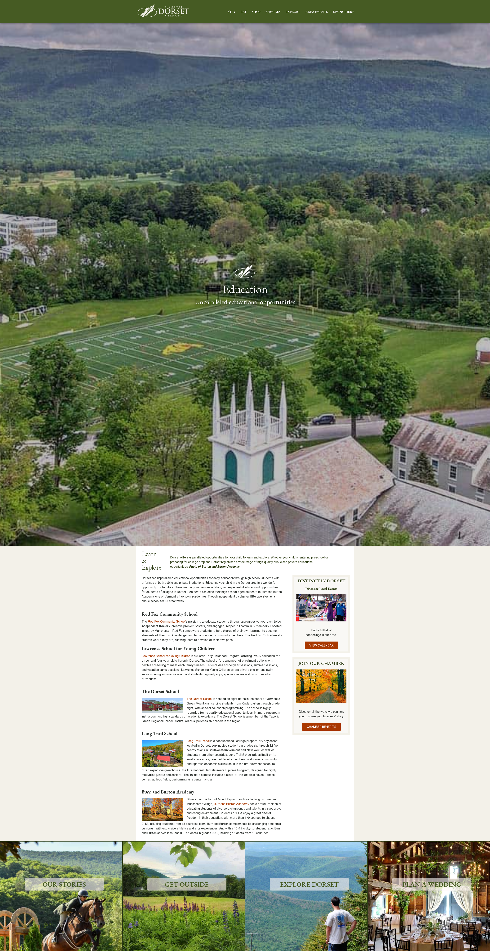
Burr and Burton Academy (231, 804)
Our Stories (64, 884)
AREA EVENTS (316, 12)
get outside (187, 884)
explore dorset (309, 884)
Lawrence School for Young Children (166, 656)
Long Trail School (198, 741)
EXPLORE (293, 12)
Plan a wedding (431, 884)
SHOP (256, 12)
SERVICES (273, 12)
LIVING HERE (343, 12)
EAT (244, 12)
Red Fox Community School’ (167, 621)
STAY (231, 12)
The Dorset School (199, 699)
